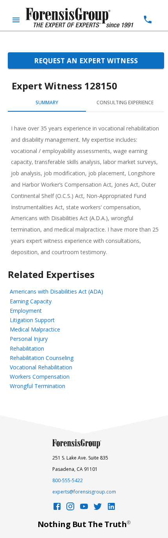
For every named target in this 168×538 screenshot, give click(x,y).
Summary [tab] (47, 102)
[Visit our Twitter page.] (97, 508)
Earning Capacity (31, 301)
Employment (26, 310)
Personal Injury (29, 338)
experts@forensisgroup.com (84, 491)
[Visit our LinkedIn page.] (111, 508)
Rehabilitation (27, 348)
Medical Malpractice (35, 329)
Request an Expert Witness (86, 60)
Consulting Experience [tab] (125, 102)
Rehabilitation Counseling (41, 358)
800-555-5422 (67, 480)
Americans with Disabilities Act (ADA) (56, 291)
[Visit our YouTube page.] (84, 508)
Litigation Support (32, 320)
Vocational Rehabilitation (41, 367)
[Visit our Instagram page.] (70, 508)
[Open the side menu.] (16, 20)
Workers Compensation (40, 376)
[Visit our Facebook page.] (57, 508)
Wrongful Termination (37, 386)
